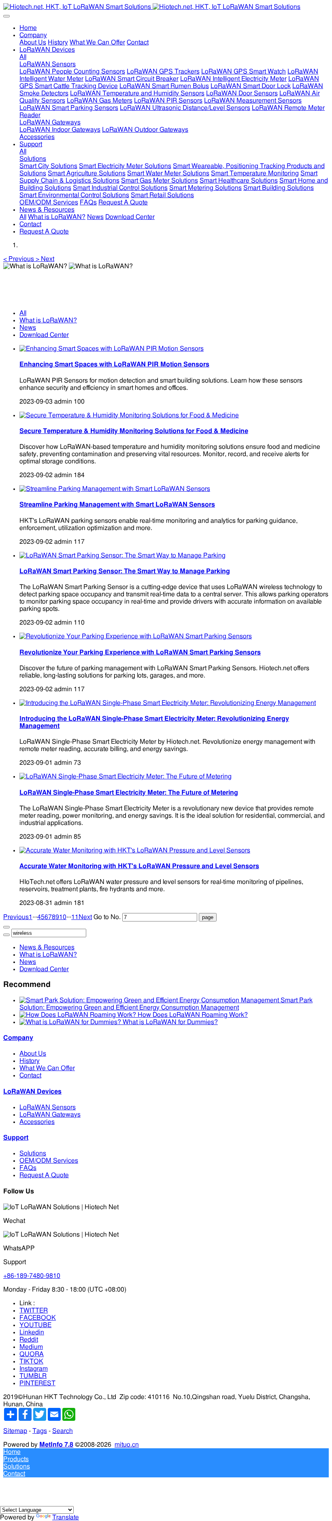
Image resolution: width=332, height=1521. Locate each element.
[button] (19, 259)
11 (75, 917)
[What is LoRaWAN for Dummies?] (71, 1022)
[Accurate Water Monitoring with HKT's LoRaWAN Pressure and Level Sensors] (134, 850)
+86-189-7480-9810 (31, 1276)
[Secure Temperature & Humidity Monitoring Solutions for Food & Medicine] (129, 415)
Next (85, 917)
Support (15, 1137)
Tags (39, 1431)
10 (62, 917)
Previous (16, 917)
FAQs (27, 1168)
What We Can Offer (47, 1068)
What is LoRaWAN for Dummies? (170, 1022)
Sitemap (15, 1431)
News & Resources (46, 947)
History (29, 1061)
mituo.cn (127, 1444)
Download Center (44, 335)
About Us (32, 1053)
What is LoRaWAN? (48, 320)
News (27, 327)
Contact (30, 1075)
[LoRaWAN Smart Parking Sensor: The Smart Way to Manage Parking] (122, 555)
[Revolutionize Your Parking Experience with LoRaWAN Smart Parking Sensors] (135, 636)
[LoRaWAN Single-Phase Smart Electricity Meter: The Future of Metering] (125, 776)
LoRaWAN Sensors (47, 1107)
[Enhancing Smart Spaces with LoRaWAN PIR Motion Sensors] (111, 348)
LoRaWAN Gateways (50, 1114)
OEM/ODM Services (48, 1160)
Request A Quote (44, 1175)
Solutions (32, 1153)
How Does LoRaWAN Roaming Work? (193, 1015)
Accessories (37, 1122)
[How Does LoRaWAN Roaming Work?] (78, 1015)
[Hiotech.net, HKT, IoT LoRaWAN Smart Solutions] (166, 7)
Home (28, 28)
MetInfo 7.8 (56, 1444)
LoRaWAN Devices (32, 1091)
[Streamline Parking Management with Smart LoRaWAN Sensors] (114, 489)
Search (62, 1431)
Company (18, 1038)
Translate (65, 1517)
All (22, 57)
